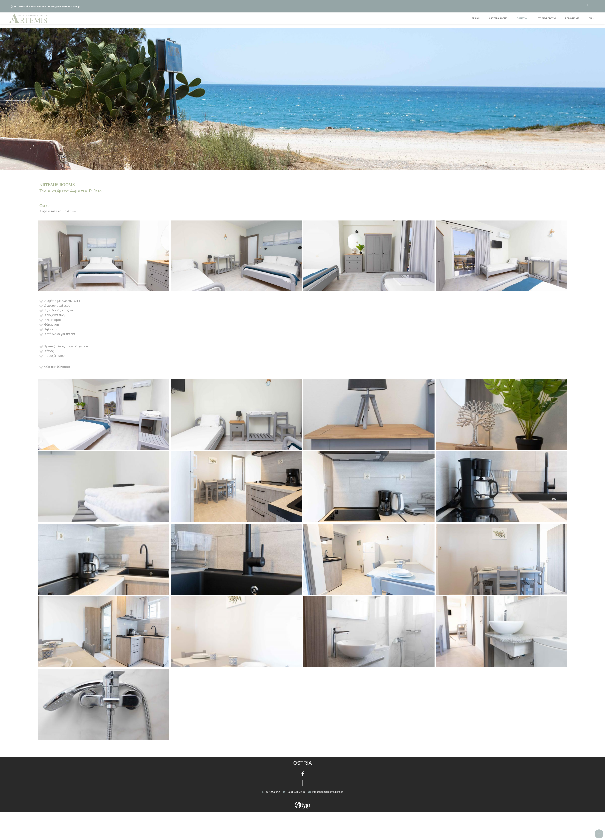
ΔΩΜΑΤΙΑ (522, 18)
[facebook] (587, 5)
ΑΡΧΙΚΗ (476, 18)
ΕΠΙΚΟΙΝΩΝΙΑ (572, 18)
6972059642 (19, 6)
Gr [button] (591, 18)
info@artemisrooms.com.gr (65, 6)
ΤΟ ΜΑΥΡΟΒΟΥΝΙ (547, 18)
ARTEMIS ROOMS (498, 18)
